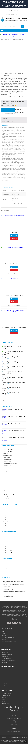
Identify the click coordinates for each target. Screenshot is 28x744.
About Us (3, 633)
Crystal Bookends (6, 510)
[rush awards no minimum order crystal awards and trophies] (14, 36)
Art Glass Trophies (6, 544)
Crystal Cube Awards (7, 467)
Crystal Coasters (6, 523)
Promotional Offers (6, 695)
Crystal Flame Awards (7, 473)
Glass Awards (4, 662)
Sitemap (3, 701)
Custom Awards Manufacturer (20, 740)
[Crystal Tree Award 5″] (14, 223)
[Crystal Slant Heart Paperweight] (4, 439)
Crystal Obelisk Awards (7, 482)
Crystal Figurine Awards (7, 471)
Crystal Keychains (6, 514)
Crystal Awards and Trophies (8, 681)
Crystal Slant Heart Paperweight (17, 437)
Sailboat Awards (4, 41)
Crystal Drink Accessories (7, 683)
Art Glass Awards (6, 543)
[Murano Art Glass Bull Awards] (14, 255)
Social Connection (5, 703)
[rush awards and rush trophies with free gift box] (14, 401)
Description (5, 118)
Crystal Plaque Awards (7, 541)
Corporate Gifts (5, 656)
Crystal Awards (20, 39)
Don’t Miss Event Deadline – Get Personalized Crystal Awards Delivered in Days (14, 589)
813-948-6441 (20, 9)
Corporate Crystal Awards (10, 39)
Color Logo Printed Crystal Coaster (17, 430)
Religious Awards (6, 488)
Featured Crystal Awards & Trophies (10, 571)
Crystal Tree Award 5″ (14, 232)
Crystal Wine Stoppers (7, 519)
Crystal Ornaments (7, 515)
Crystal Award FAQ (5, 645)
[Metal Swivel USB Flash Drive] (4, 418)
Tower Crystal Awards (7, 496)
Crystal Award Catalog (6, 693)
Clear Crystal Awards (7, 562)
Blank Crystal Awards (7, 570)
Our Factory (4, 639)
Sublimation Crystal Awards (8, 494)
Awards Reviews (5, 643)
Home (2, 39)
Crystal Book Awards (7, 461)
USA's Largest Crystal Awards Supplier (17, 737)
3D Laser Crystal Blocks (7, 451)
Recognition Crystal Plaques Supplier (10, 741)
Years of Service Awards (8, 498)
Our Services (4, 635)
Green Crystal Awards (7, 568)
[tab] (14, 118)
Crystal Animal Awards (7, 459)
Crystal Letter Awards (7, 481)
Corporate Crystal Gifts (6, 680)
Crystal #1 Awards (6, 457)
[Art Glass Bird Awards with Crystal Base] (14, 318)
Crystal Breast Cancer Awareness (10, 463)
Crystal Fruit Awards (7, 475)
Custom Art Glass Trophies (7, 677)
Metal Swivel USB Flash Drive (16, 416)
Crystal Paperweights (7, 517)
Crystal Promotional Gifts (8, 552)
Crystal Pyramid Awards (8, 485)
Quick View (11, 242)
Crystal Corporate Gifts (7, 550)
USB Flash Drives (6, 521)
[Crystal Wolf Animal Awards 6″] (14, 286)
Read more (15, 235)
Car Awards (5, 453)
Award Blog (4, 697)
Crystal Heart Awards (7, 479)
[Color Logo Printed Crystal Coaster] (4, 432)
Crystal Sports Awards (7, 546)
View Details (14, 238)
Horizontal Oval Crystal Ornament (17, 423)
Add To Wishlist (17, 242)
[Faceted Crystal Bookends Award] (4, 411)
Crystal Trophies (6, 537)
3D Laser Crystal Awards (8, 449)
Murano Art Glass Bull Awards (14, 264)
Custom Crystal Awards (6, 658)
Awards (6, 113)
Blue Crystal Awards (7, 566)
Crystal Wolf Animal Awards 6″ (14, 295)
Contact (3, 699)
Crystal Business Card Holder (9, 508)
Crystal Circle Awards (7, 465)
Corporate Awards (5, 672)
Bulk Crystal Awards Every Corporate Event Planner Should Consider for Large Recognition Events (13, 582)
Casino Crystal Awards (7, 455)
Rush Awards (5, 490)
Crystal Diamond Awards (8, 469)
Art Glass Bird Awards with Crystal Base (14, 327)
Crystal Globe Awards (7, 477)
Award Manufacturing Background (9, 641)
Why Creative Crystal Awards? (8, 637)
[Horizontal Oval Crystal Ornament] (4, 425)
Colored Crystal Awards (7, 564)
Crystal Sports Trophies (7, 548)
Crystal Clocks (5, 512)
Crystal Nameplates (7, 525)
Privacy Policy (22, 741)
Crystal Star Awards (7, 486)
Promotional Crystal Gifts (7, 674)
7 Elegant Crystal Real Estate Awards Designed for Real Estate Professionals (14, 592)
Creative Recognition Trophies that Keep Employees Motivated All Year (13, 585)
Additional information (7, 121)
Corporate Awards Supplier (7, 740)
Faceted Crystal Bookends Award (17, 409)
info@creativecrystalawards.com (10, 9)
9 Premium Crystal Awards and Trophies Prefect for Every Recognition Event (13, 595)
